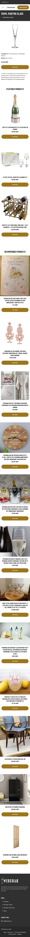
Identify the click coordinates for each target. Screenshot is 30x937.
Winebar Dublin (8, 904)
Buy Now (15, 67)
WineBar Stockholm (9, 908)
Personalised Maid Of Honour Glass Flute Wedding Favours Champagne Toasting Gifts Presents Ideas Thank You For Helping (15, 561)
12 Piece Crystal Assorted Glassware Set (15, 177)
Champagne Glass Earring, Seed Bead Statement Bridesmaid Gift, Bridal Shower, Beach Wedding (15, 353)
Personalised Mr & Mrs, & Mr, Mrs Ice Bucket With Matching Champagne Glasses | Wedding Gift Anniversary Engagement (15, 509)
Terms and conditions (20, 932)
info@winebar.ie (5, 2)
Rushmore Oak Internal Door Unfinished (15, 855)
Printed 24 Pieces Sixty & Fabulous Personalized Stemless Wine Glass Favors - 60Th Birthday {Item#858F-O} (15, 699)
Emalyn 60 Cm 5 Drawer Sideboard (15, 807)
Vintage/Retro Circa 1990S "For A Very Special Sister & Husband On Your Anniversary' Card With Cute (15, 300)
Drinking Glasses (12, 54)
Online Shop (23, 7)
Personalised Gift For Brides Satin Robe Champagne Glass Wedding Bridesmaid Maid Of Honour (15, 405)
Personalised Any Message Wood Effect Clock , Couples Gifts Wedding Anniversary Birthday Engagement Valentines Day (15, 457)
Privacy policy (12, 934)
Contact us (10, 932)
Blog (5, 911)
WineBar (6, 901)
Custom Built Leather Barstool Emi (15, 759)
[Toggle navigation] (3, 7)
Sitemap (19, 934)
